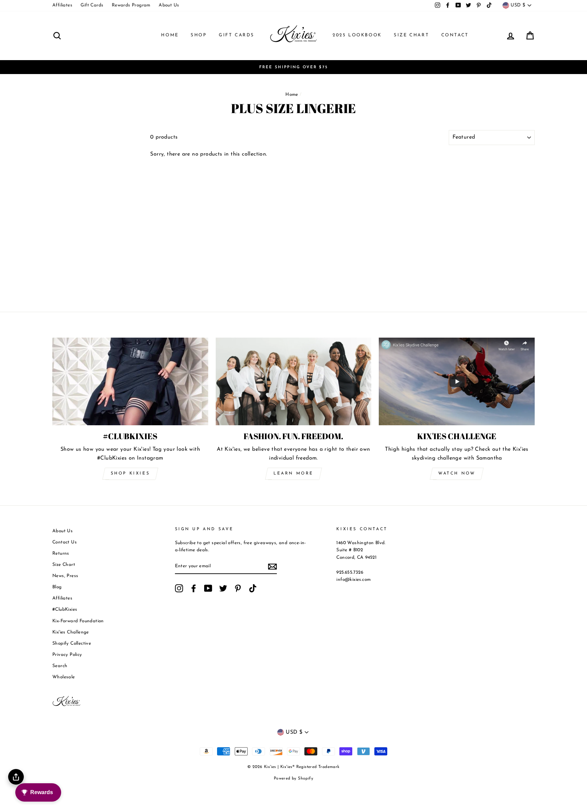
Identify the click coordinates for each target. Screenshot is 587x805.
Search (59, 666)
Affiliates (62, 5)
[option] (293, 67)
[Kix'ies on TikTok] (253, 588)
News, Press (65, 576)
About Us (169, 5)
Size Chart (411, 35)
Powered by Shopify (293, 778)
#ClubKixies (64, 609)
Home (169, 35)
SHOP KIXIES (130, 473)
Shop (199, 35)
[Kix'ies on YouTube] (208, 588)
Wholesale (63, 677)
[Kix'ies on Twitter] (223, 588)
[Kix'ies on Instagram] (179, 588)
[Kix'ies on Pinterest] (238, 588)
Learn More (293, 473)
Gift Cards (92, 5)
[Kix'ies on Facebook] (194, 588)
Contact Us (64, 542)
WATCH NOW (456, 473)
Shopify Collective (71, 643)
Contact (455, 35)
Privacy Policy (67, 654)
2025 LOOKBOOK (357, 35)
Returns (60, 553)
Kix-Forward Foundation (78, 621)
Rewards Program (131, 5)
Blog (57, 587)
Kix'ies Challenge (70, 632)
